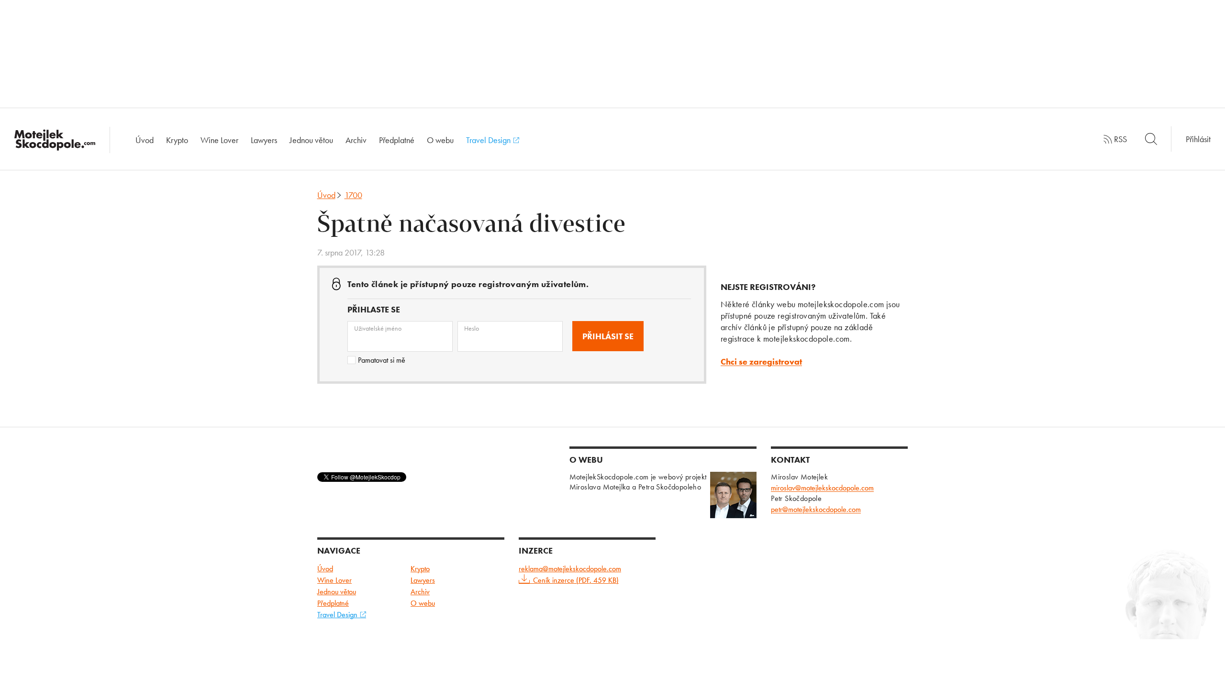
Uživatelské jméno (377, 328)
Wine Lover (219, 139)
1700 (353, 194)
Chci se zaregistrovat (761, 361)
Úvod (144, 139)
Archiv (356, 139)
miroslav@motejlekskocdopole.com (822, 488)
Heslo (471, 328)
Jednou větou (311, 139)
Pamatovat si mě (381, 360)
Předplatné (396, 139)
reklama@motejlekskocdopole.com (570, 569)
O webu (440, 139)
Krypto (177, 139)
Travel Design (489, 139)
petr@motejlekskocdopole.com (816, 509)
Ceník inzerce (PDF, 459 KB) (576, 580)
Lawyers (264, 139)
